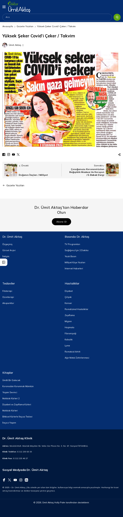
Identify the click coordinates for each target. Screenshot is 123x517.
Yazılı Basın (70, 256)
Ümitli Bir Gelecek (11, 380)
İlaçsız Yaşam (9, 422)
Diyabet (69, 291)
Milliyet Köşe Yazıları (75, 262)
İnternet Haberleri (74, 268)
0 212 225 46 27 (20, 458)
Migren (68, 321)
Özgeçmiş (7, 244)
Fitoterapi (7, 291)
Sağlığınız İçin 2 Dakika (76, 250)
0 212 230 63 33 (24, 451)
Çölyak (68, 297)
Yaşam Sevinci (9, 392)
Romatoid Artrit (72, 351)
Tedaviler (8, 283)
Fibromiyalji (70, 333)
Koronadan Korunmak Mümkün (18, 386)
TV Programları (72, 244)
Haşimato (69, 327)
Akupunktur (8, 303)
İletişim (5, 256)
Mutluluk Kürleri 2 (11, 398)
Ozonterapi (8, 297)
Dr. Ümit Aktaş (12, 236)
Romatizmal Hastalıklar (76, 309)
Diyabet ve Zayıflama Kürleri (16, 404)
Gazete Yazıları (25, 26)
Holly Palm (59, 502)
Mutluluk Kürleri (10, 410)
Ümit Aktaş (48, 502)
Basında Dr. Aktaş (77, 236)
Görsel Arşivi (9, 250)
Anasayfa (7, 26)
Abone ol (61, 221)
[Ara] (117, 17)
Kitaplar (7, 372)
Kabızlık (69, 339)
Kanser (68, 303)
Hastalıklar (72, 283)
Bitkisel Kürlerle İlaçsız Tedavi (17, 416)
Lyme (67, 345)
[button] (4, 7)
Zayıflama (70, 315)
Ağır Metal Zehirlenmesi (77, 357)
